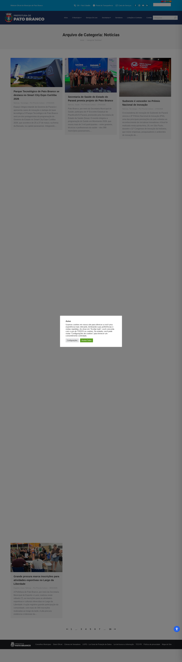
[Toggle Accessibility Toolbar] (176, 629)
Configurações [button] (72, 340)
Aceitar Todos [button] (86, 340)
